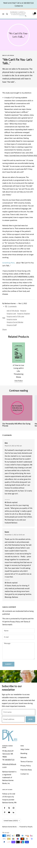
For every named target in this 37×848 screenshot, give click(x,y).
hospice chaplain (23, 314)
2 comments (12, 306)
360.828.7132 (9, 760)
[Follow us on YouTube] (9, 812)
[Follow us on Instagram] (13, 808)
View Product (18, 380)
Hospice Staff (12, 325)
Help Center (25, 749)
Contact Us (19, 6)
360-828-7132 (29, 3)
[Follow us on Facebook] (4, 808)
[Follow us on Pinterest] (4, 812)
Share (4, 329)
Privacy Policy (15, 622)
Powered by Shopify (25, 827)
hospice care (11, 314)
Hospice (23, 311)
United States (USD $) (11, 820)
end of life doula (8, 55)
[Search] (7, 14)
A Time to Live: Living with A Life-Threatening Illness (18, 371)
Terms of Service (27, 762)
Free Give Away (26, 770)
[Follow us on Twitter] (9, 808)
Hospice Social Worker (15, 322)
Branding (24, 753)
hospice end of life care (15, 316)
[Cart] (34, 14)
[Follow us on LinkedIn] (13, 812)
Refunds (23, 757)
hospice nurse (12, 319)
